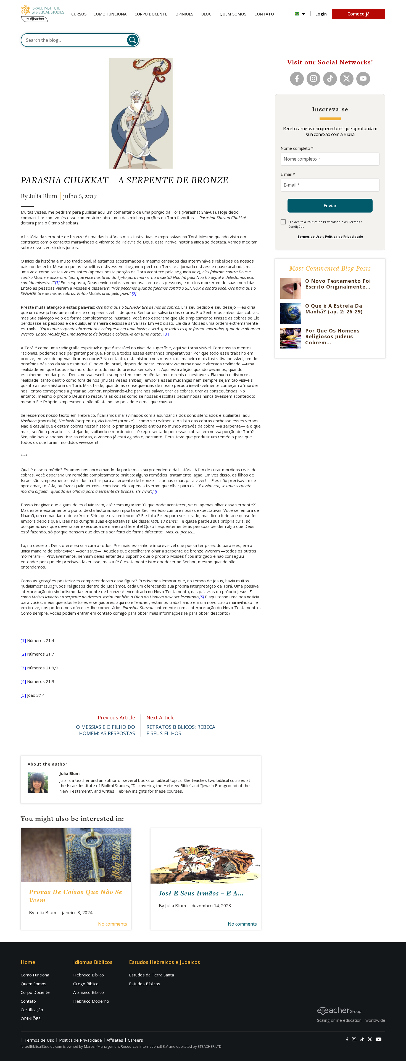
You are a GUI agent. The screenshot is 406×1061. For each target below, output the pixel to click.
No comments (112, 924)
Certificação (32, 1009)
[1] (57, 282)
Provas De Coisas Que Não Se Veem (75, 896)
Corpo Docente (35, 992)
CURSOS (78, 14)
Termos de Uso (309, 236)
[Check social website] (347, 1039)
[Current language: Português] (300, 14)
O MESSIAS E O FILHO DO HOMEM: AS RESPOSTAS (105, 725)
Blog (206, 14)
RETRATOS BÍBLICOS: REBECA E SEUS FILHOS (180, 725)
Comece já (358, 14)
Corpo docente (151, 14)
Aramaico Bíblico (88, 992)
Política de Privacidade (344, 236)
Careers (135, 1040)
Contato (264, 14)
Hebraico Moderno (91, 1001)
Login (321, 14)
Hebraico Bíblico (88, 975)
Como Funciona (109, 14)
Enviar (330, 206)
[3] (166, 334)
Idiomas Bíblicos (92, 962)
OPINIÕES (31, 1018)
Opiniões (184, 14)
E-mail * (288, 174)
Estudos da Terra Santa (151, 975)
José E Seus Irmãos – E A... (201, 893)
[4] (154, 491)
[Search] (132, 40)
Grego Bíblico (86, 983)
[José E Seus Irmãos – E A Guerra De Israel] (206, 856)
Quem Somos (233, 14)
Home (28, 962)
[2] (134, 293)
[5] (201, 596)
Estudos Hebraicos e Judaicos (164, 962)
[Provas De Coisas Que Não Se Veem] (76, 855)
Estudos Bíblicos (144, 983)
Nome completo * (297, 148)
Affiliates (115, 1040)
